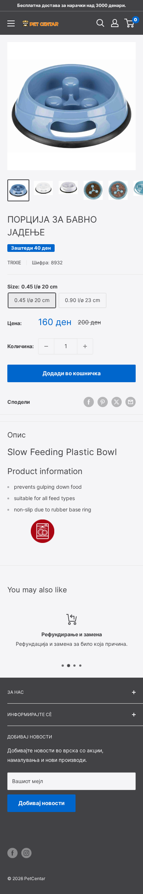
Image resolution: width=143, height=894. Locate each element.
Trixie (14, 262)
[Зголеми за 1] (85, 346)
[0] (129, 23)
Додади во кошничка (72, 373)
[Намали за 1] (46, 346)
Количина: (20, 346)
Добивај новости (41, 803)
